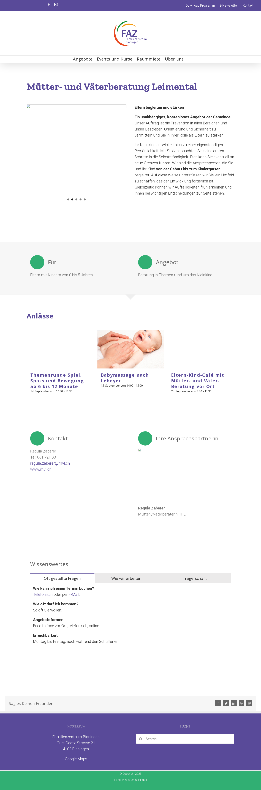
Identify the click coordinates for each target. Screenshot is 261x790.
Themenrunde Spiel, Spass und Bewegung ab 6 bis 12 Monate (57, 380)
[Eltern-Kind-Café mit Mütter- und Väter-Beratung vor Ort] (201, 349)
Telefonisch (43, 594)
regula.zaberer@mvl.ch (50, 463)
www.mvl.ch (40, 469)
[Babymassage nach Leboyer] (130, 349)
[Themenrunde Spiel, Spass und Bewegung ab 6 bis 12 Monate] (60, 349)
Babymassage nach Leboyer (125, 378)
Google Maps (76, 759)
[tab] (62, 578)
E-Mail (74, 594)
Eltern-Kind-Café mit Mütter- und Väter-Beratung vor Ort (197, 380)
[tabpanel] (130, 617)
